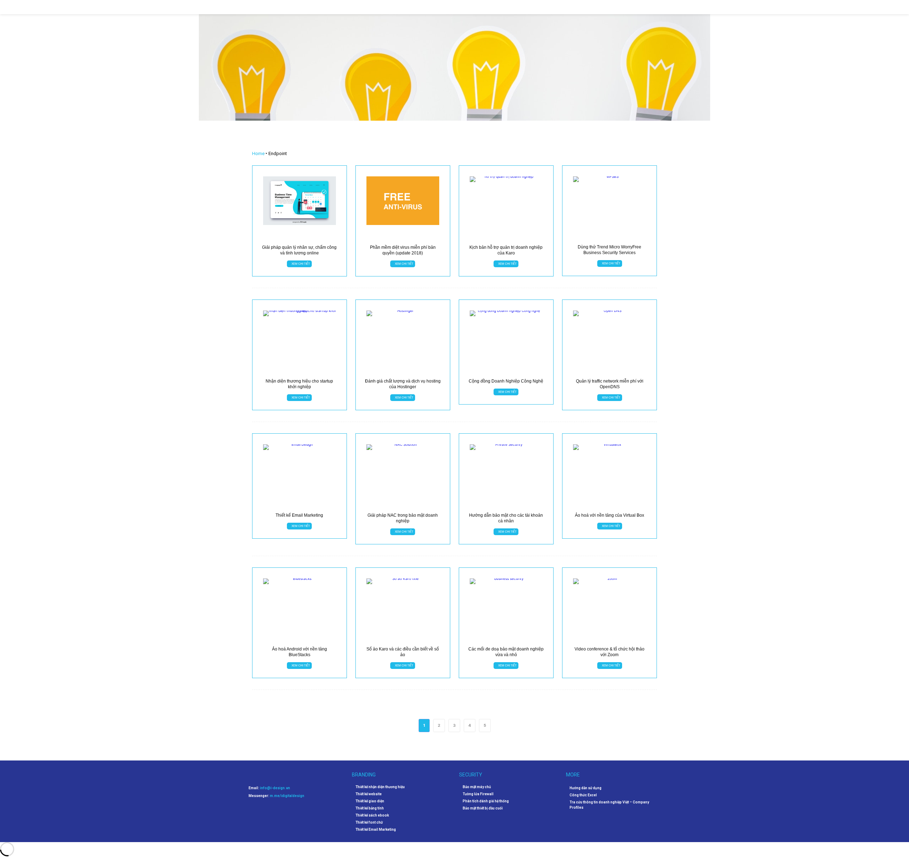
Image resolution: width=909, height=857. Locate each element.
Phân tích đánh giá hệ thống (486, 801)
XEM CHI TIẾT (300, 263)
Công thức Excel (583, 795)
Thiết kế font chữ (369, 822)
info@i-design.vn (275, 788)
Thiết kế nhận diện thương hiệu (380, 787)
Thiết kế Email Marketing (299, 515)
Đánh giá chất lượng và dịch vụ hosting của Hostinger (403, 384)
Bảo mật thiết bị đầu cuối (483, 808)
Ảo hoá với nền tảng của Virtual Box (609, 515)
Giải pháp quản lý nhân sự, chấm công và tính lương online (299, 250)
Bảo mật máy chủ (477, 787)
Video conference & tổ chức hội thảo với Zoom (609, 652)
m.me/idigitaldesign (287, 796)
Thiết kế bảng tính (369, 808)
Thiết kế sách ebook (372, 815)
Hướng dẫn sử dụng (586, 788)
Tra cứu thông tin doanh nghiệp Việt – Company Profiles (609, 804)
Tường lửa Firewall (478, 794)
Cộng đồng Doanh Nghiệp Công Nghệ (506, 381)
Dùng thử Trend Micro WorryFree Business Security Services (609, 250)
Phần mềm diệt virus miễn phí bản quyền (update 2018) (403, 250)
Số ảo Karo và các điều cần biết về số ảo (402, 652)
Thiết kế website (368, 794)
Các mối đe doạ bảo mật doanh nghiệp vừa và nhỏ (506, 652)
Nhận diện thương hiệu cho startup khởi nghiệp (299, 384)
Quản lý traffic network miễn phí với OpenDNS (609, 384)
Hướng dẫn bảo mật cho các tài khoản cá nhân (506, 518)
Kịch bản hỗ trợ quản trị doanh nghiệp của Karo (506, 250)
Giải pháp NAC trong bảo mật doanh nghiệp (403, 518)
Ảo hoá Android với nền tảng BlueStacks (299, 652)
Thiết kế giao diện (369, 801)
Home (258, 153)
